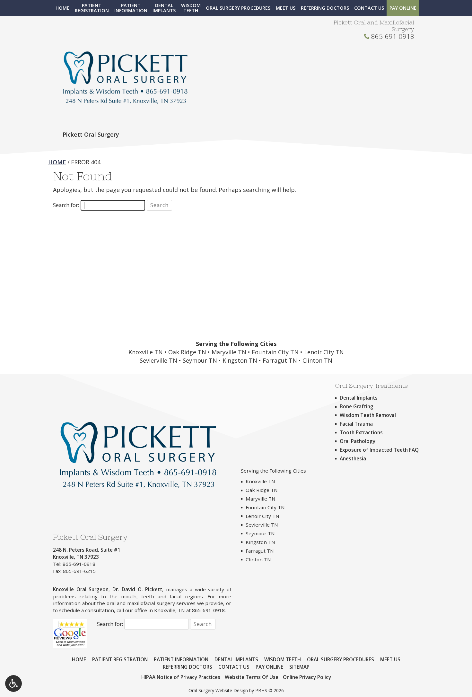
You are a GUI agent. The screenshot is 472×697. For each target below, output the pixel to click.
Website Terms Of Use (251, 677)
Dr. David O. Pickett (137, 589)
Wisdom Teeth (282, 659)
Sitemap (299, 667)
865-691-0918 (392, 36)
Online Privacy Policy (307, 677)
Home (62, 8)
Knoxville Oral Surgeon (81, 589)
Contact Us (369, 8)
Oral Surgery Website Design (218, 690)
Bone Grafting (356, 406)
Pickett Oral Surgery (91, 134)
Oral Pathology (357, 441)
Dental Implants (359, 397)
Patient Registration (120, 659)
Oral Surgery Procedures (238, 8)
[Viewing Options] (13, 683)
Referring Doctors (325, 8)
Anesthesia (353, 458)
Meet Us (285, 8)
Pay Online (402, 8)
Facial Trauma (356, 424)
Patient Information (181, 659)
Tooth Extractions (361, 432)
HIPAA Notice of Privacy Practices (180, 677)
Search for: (66, 205)
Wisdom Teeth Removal (368, 415)
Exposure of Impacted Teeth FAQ (379, 450)
